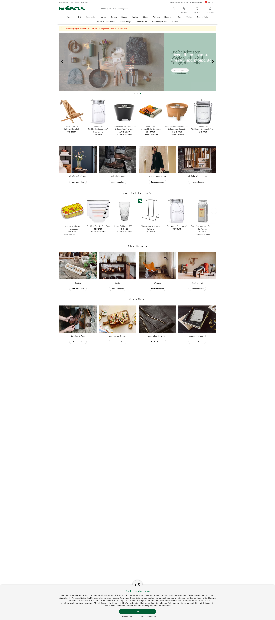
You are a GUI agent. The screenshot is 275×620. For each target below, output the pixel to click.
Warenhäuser (63, 2)
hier (197, 603)
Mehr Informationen (148, 616)
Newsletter (84, 2)
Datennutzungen (152, 595)
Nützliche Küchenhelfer (197, 176)
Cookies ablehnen (125, 616)
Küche (117, 283)
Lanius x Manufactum (157, 176)
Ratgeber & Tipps (78, 336)
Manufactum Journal (197, 336)
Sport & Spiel (197, 283)
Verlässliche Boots (117, 176)
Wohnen (157, 283)
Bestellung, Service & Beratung (186, 2)
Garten (78, 283)
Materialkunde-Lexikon (157, 336)
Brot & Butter (74, 2)
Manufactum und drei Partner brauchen (79, 595)
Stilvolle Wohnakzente (78, 176)
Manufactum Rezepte (117, 336)
